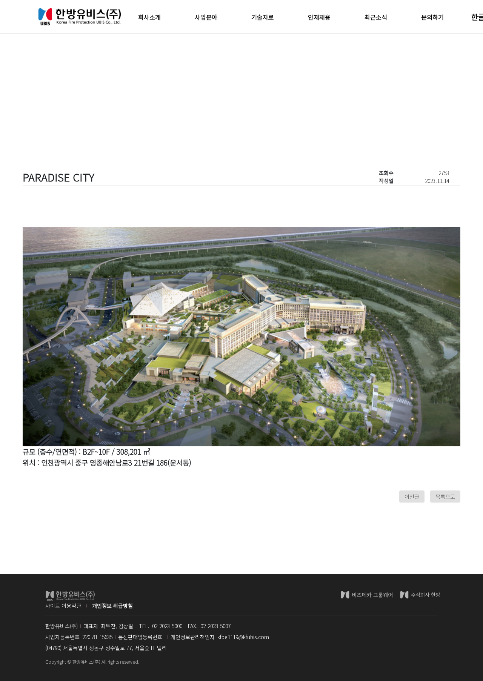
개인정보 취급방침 (112, 605)
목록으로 (445, 496)
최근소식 (376, 17)
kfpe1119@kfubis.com (243, 637)
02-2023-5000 (167, 626)
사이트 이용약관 (63, 605)
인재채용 (319, 17)
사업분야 (206, 17)
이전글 (412, 496)
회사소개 (149, 17)
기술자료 (262, 17)
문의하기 (432, 17)
